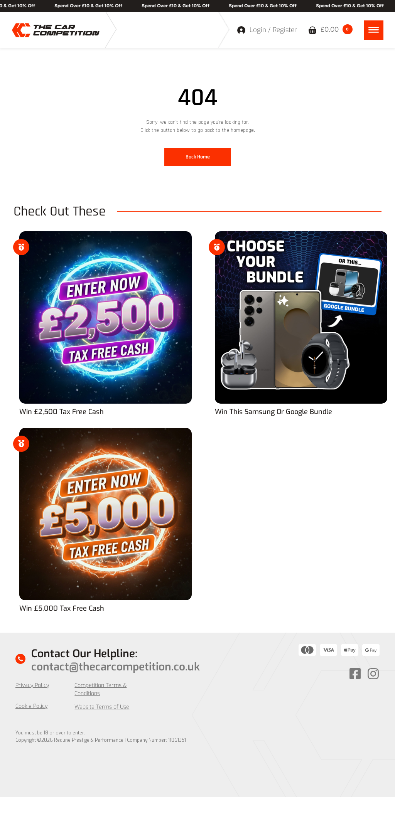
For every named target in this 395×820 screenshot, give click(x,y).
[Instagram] (373, 673)
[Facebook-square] (355, 673)
